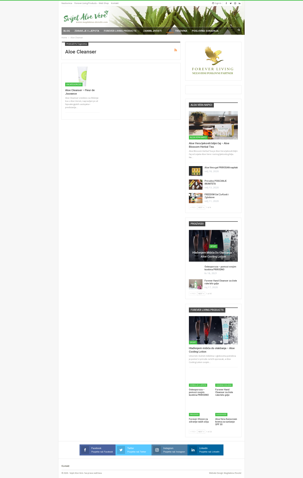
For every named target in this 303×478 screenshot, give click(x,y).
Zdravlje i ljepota (86, 30)
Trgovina (181, 30)
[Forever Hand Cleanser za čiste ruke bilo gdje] (195, 284)
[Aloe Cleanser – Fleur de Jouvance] (82, 76)
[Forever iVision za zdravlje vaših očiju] (200, 408)
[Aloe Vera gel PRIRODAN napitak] (195, 171)
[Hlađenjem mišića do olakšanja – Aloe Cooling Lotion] (213, 330)
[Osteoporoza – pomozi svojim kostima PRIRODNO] (195, 270)
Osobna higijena (224, 385)
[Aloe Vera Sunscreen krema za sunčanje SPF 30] (226, 408)
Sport (213, 246)
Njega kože (221, 414)
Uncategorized (73, 84)
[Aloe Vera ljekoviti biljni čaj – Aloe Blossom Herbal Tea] (213, 125)
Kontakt (115, 3)
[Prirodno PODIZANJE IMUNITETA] (195, 185)
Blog (66, 30)
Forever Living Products (120, 30)
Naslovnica (67, 3)
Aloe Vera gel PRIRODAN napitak (221, 167)
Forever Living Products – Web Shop (91, 3)
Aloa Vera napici (198, 137)
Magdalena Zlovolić (232, 473)
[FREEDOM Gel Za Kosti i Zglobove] (195, 198)
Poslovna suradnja (205, 30)
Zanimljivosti (152, 30)
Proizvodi (194, 414)
